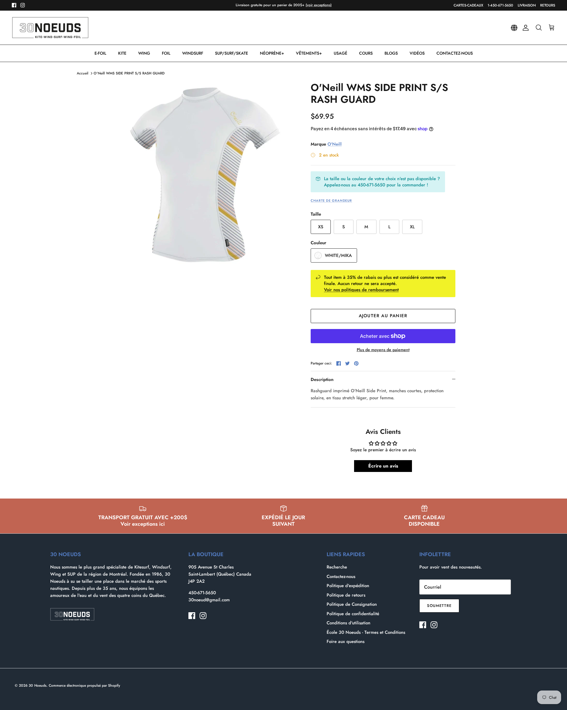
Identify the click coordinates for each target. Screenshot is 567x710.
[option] (205, 175)
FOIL (166, 53)
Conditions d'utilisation (348, 623)
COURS (366, 53)
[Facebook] (14, 5)
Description (322, 379)
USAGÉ (340, 53)
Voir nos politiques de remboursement (361, 289)
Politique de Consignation (352, 604)
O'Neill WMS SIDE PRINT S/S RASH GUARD (129, 73)
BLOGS (391, 53)
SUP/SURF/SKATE (231, 53)
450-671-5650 (202, 593)
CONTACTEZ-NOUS (454, 53)
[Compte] (524, 27)
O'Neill (335, 144)
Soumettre (439, 605)
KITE (122, 53)
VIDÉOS (417, 53)
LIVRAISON (527, 5)
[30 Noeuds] (50, 28)
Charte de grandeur (331, 200)
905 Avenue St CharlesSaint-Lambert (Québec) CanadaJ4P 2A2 (219, 574)
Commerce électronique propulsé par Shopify (84, 685)
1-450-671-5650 (500, 5)
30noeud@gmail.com (209, 600)
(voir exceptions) (319, 5)
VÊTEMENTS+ (309, 53)
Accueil (82, 73)
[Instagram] (22, 5)
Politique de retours (346, 595)
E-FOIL (100, 53)
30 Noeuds (37, 685)
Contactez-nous (341, 576)
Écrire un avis (383, 466)
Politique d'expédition (348, 585)
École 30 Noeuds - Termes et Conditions (366, 632)
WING (144, 53)
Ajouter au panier (383, 315)
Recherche (337, 567)
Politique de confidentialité (353, 613)
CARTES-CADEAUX (468, 5)
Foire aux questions (345, 641)
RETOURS (547, 5)
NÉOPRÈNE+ (272, 53)
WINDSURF (192, 53)
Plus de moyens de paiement (383, 349)
